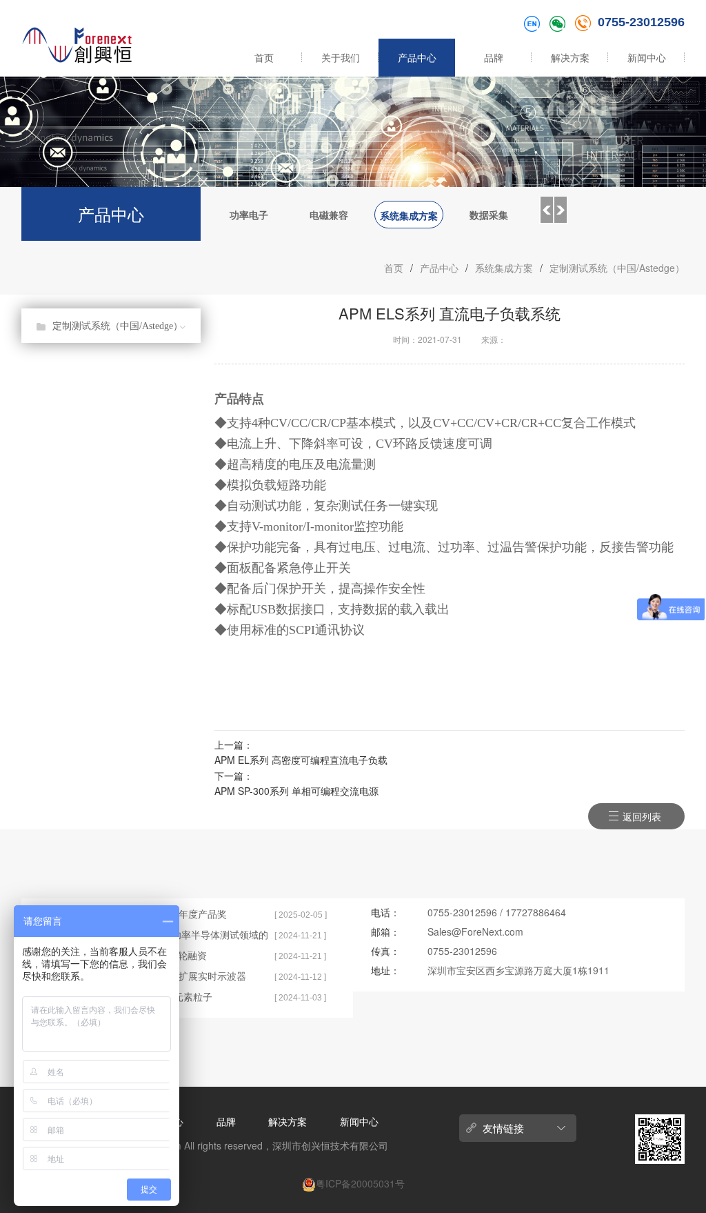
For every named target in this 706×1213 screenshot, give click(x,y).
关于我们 (340, 57)
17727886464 (535, 912)
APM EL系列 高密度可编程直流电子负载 (300, 760)
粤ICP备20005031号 (360, 1183)
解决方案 (570, 57)
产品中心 (417, 57)
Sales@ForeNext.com (475, 931)
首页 (264, 57)
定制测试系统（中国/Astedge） (617, 268)
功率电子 (249, 214)
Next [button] (561, 210)
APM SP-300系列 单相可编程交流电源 (296, 791)
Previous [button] (546, 210)
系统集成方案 (409, 215)
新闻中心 (646, 57)
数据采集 (489, 214)
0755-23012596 (641, 22)
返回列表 (642, 816)
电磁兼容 (329, 214)
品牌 (493, 57)
